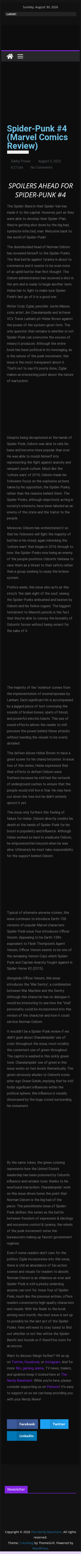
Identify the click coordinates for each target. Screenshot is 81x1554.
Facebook (32, 1362)
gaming (28, 1368)
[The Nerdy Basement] (10, 56)
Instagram (52, 1362)
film (18, 1368)
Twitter (17, 1362)
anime (39, 1368)
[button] (22, 1424)
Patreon (53, 1387)
